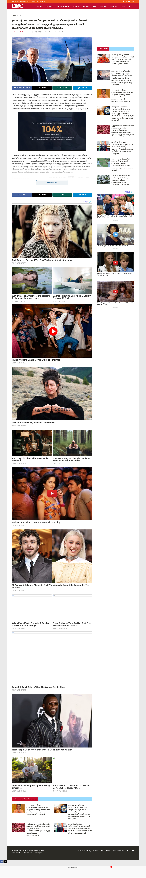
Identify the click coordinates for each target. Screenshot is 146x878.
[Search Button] (133, 1)
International (58, 32)
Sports (76, 6)
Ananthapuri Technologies (33, 853)
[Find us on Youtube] (133, 850)
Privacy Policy (105, 851)
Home (14, 16)
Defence (49, 6)
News (39, 6)
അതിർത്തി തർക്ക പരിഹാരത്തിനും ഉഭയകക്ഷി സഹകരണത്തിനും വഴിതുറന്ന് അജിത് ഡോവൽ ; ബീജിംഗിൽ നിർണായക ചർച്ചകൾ (80, 828)
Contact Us (42, 1)
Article (86, 6)
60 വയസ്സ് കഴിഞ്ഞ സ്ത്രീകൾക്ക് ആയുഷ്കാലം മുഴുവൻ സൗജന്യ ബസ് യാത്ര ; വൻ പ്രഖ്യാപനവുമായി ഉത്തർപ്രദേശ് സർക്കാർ (38, 809)
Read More (52, 183)
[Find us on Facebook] (127, 850)
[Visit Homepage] (17, 6)
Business (113, 6)
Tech (94, 6)
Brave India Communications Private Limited (29, 850)
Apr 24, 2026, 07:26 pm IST (38, 32)
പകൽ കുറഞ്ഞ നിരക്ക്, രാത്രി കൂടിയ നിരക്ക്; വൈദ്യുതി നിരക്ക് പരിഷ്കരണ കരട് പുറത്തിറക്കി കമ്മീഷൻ (120, 180)
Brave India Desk (20, 32)
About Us (35, 1)
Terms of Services (118, 851)
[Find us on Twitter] (130, 850)
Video (122, 6)
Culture (103, 6)
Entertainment (63, 6)
